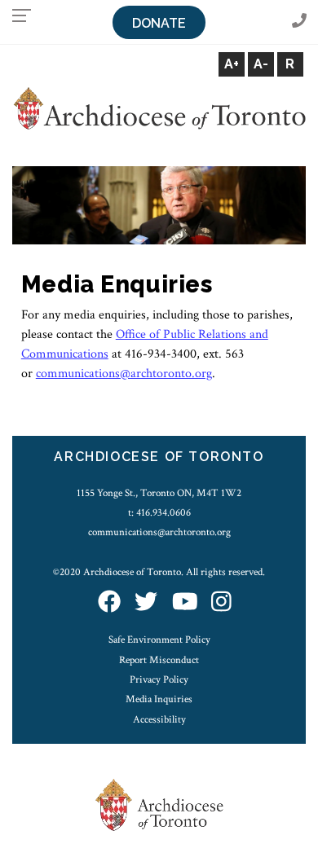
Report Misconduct (159, 659)
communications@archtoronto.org (159, 532)
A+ (231, 64)
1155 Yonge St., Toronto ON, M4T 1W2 (159, 492)
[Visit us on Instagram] (221, 603)
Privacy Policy (159, 679)
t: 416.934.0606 (159, 512)
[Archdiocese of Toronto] (159, 107)
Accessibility (159, 719)
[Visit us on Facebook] (109, 603)
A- (261, 64)
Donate (159, 23)
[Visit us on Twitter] (146, 603)
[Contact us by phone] (299, 21)
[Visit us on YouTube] (185, 603)
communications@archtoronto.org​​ (124, 373)
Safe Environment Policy (159, 639)
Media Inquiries (159, 699)
